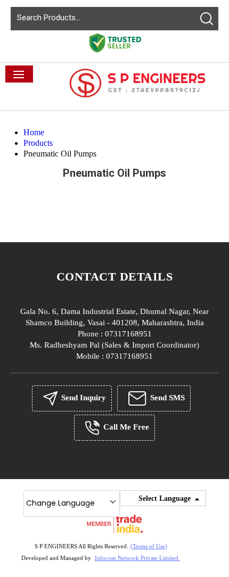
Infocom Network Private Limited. (137, 558)
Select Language (164, 498)
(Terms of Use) (148, 546)
